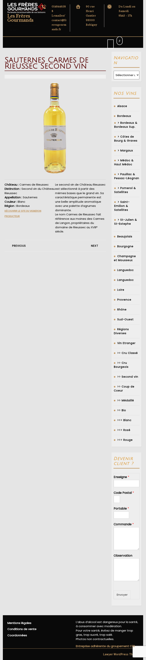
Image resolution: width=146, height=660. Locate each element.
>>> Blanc (124, 420)
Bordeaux (124, 116)
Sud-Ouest (125, 319)
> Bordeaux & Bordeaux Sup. (125, 125)
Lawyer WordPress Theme (121, 654)
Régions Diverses (121, 331)
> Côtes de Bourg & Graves (125, 139)
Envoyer (122, 595)
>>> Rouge (125, 440)
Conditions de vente (21, 629)
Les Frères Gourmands (20, 18)
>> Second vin (127, 377)
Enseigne (121, 477)
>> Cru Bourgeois (121, 365)
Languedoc (125, 270)
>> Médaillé (125, 400)
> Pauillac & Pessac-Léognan (126, 176)
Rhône (122, 309)
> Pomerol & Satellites (125, 190)
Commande (124, 524)
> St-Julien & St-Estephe (125, 222)
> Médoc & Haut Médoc (124, 162)
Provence (124, 300)
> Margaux (125, 150)
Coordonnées (17, 635)
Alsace (122, 106)
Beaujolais (124, 236)
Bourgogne (125, 246)
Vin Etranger (126, 343)
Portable (121, 509)
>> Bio (121, 410)
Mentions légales (19, 623)
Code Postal (124, 493)
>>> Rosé (123, 430)
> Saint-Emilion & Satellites (122, 206)
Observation (123, 556)
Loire (120, 290)
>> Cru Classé (127, 353)
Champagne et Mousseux (125, 258)
